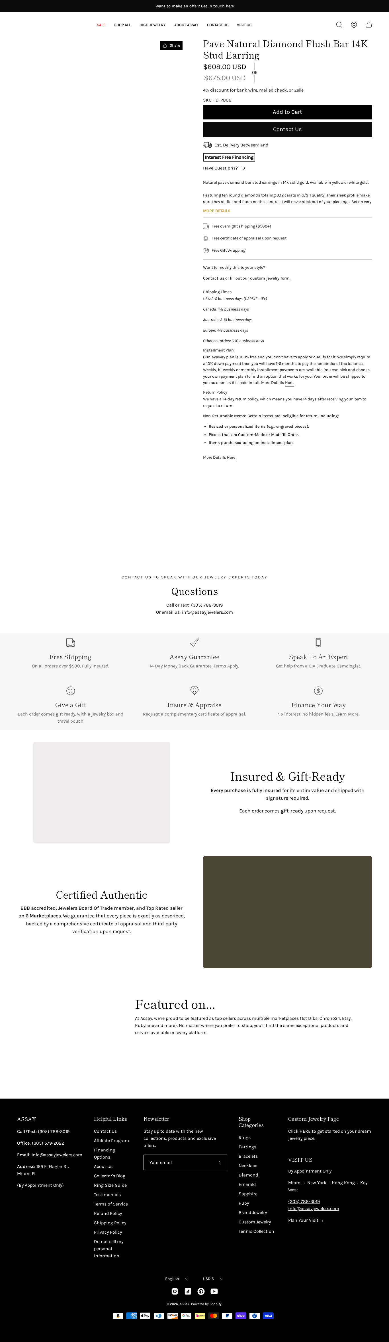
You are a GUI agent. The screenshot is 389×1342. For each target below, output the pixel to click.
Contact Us (287, 129)
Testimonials (107, 1194)
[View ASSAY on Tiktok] (188, 1291)
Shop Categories (251, 1122)
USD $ (208, 1278)
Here (231, 457)
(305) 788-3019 (304, 1201)
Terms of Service (111, 1204)
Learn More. (347, 714)
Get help (284, 666)
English (172, 1278)
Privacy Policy (108, 1232)
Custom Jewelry (255, 1222)
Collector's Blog (109, 1175)
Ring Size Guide (110, 1185)
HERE (305, 1131)
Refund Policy (108, 1213)
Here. (289, 382)
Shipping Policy (110, 1222)
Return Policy (215, 392)
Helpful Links (110, 1119)
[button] (186, 25)
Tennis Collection (256, 1231)
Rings (245, 1137)
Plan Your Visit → (306, 1220)
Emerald (247, 1184)
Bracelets (248, 1156)
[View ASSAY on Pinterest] (201, 1291)
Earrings (247, 1146)
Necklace (248, 1165)
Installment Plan (218, 350)
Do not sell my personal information (108, 1248)
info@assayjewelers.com (313, 1208)
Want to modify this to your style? (234, 267)
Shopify (216, 1304)
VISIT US (300, 1159)
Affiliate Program (111, 1140)
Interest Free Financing (229, 157)
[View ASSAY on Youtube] (214, 1291)
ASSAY (26, 1119)
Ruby (244, 1203)
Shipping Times (217, 292)
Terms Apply (226, 666)
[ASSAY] (42, 24)
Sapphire (248, 1193)
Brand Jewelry (253, 1212)
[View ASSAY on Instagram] (175, 1291)
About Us (103, 1166)
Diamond (248, 1175)
